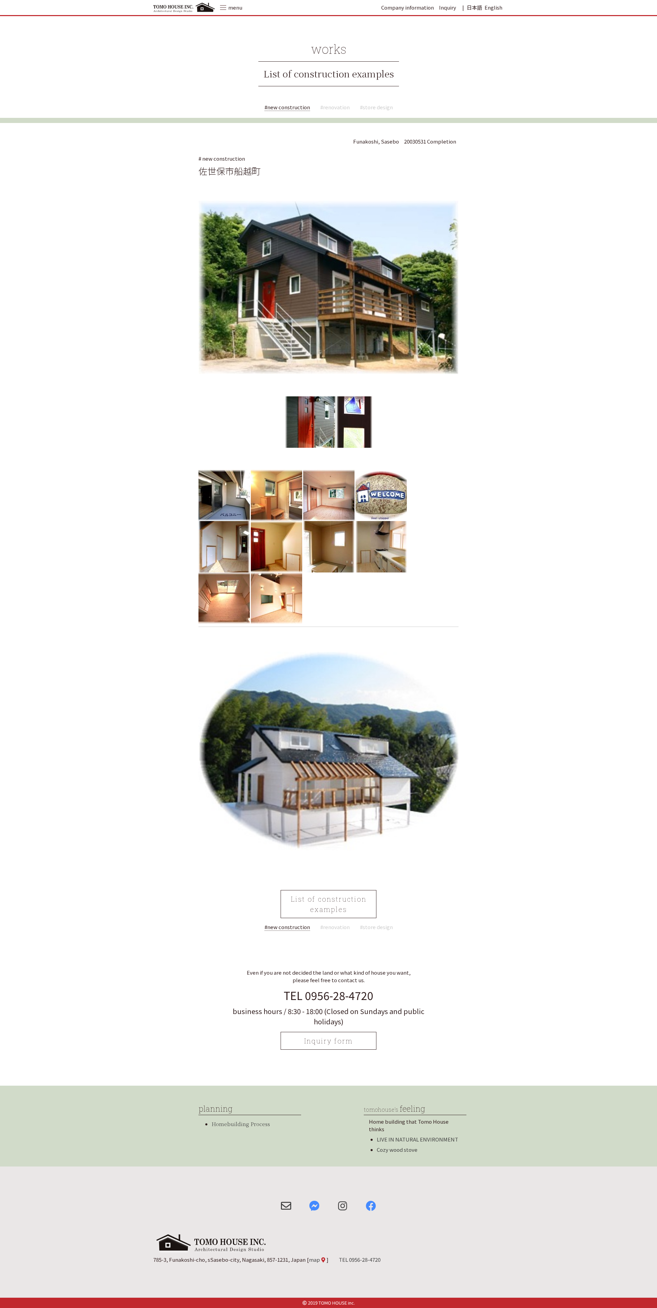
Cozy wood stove (397, 1149)
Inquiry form (328, 1040)
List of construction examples (328, 73)
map (314, 1259)
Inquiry (447, 7)
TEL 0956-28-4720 (328, 995)
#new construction (287, 107)
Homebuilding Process (240, 1123)
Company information (407, 7)
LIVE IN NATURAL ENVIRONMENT (417, 1139)
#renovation (335, 107)
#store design (376, 107)
